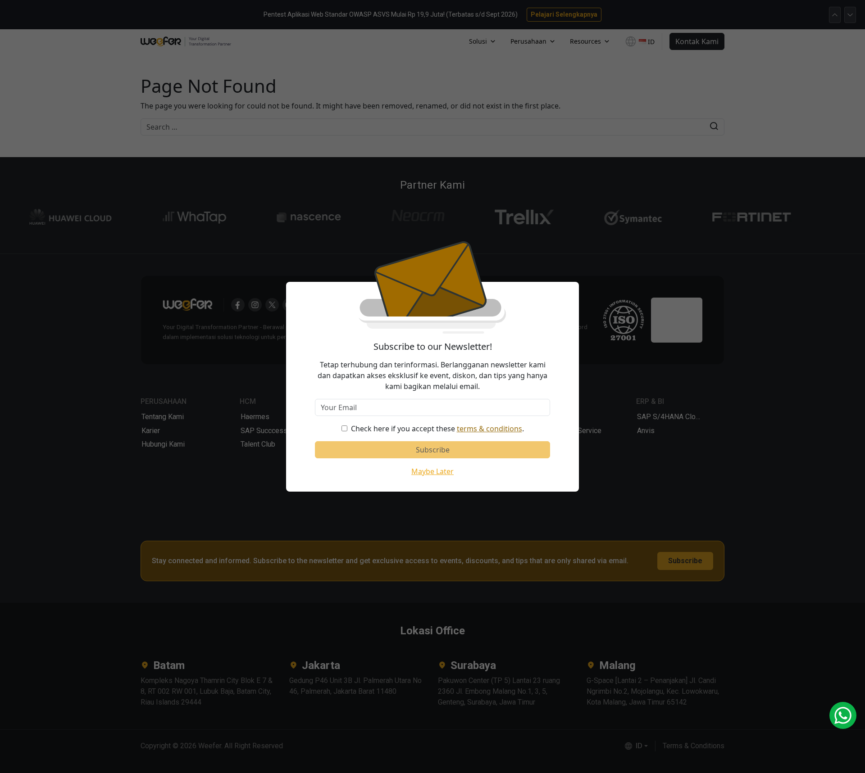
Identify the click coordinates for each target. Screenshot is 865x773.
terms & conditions (489, 429)
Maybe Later (432, 471)
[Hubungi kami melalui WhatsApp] (842, 715)
